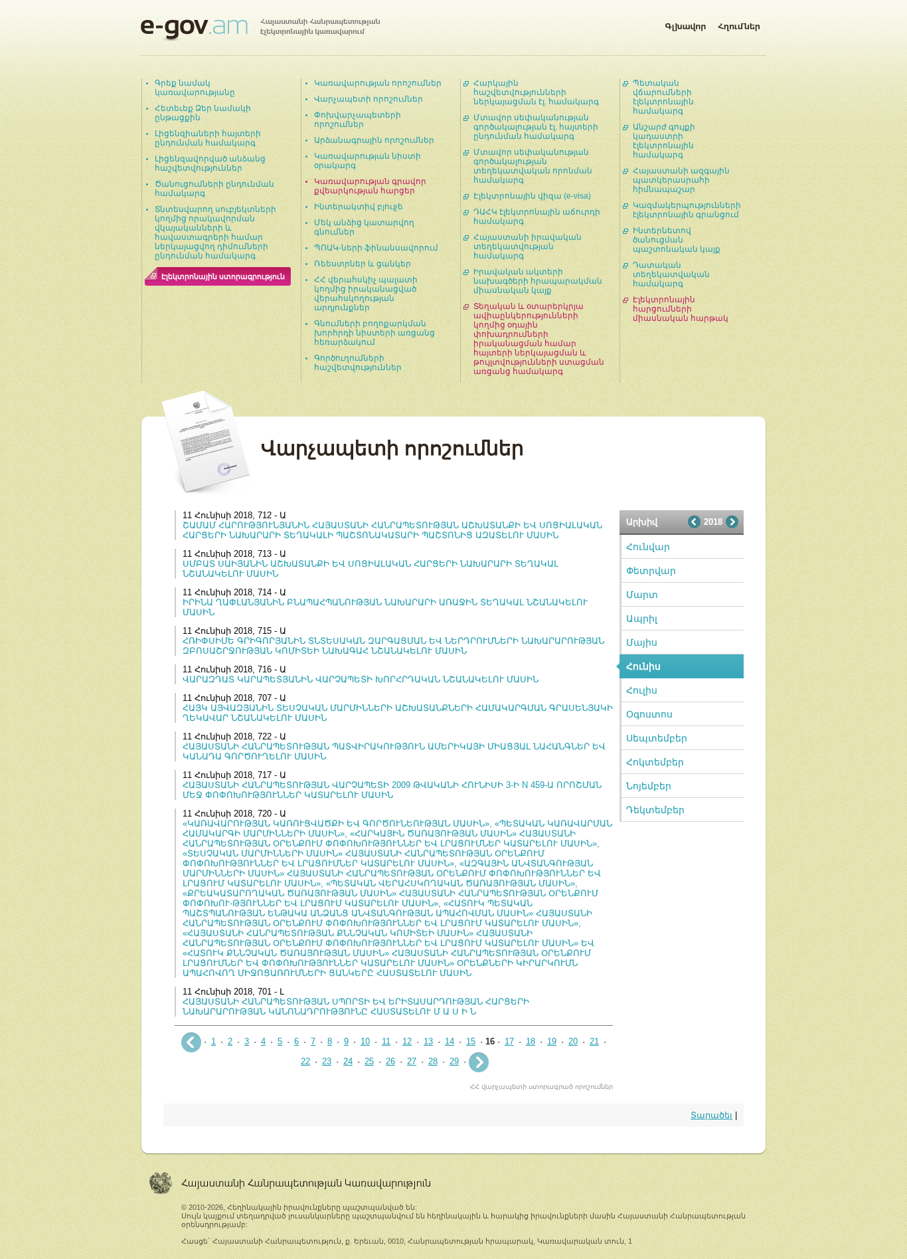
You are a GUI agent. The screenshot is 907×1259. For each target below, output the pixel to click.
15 (470, 1041)
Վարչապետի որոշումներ (368, 99)
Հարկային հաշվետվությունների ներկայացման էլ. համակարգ (536, 92)
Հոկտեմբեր (655, 762)
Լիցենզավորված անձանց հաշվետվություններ (210, 163)
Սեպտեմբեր (656, 738)
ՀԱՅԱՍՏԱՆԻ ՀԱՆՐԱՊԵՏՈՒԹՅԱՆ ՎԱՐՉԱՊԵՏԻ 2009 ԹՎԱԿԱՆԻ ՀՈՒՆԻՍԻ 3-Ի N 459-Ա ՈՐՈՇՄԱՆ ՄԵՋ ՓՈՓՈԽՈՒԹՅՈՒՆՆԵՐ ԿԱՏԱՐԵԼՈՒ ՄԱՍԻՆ (392, 790)
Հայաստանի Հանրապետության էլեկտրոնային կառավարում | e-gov (260, 30)
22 (305, 1061)
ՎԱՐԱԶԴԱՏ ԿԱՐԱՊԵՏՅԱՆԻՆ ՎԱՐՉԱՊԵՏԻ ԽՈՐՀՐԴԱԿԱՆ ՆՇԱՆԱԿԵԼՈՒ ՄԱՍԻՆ (360, 679)
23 (326, 1061)
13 (428, 1041)
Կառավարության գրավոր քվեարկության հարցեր (370, 186)
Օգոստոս (649, 714)
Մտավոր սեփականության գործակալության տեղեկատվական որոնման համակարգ (532, 166)
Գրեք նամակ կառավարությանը (195, 87)
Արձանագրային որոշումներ (374, 140)
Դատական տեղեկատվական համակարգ (671, 274)
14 (449, 1041)
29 (454, 1061)
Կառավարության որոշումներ (378, 83)
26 (390, 1061)
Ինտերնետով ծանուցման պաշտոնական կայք (676, 240)
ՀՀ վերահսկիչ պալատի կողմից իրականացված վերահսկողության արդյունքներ (366, 293)
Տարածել (711, 1115)
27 (411, 1061)
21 (594, 1041)
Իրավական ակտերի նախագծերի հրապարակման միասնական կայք (537, 281)
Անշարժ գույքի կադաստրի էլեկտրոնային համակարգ (664, 140)
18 (530, 1041)
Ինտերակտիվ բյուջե (358, 206)
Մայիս (641, 642)
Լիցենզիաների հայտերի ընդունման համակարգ (208, 138)
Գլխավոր (685, 24)
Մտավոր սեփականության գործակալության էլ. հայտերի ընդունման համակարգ (535, 127)
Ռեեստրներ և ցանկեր (362, 263)
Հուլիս (641, 690)
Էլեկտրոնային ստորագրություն (223, 276)
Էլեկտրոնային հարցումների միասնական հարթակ (680, 309)
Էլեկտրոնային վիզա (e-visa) (532, 196)
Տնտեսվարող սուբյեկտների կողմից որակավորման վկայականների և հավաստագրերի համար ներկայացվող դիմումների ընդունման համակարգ (215, 232)
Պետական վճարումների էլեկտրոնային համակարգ (663, 97)
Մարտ (642, 594)
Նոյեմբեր (648, 786)
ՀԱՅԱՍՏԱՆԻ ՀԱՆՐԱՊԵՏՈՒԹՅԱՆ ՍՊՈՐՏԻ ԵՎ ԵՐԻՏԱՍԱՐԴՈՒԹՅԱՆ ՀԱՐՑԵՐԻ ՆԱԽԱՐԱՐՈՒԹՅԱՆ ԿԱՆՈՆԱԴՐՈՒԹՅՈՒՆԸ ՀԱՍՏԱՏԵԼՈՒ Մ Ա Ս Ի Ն (356, 1007)
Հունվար (648, 546)
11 (386, 1041)
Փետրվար (651, 570)
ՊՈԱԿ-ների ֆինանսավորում (376, 247)
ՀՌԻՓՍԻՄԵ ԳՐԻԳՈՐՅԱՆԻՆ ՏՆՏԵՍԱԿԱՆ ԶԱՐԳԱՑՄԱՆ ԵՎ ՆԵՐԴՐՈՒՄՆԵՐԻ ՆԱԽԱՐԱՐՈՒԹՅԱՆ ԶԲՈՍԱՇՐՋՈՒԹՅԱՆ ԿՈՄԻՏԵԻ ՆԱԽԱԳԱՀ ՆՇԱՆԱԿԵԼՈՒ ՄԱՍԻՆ (393, 646)
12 (407, 1041)
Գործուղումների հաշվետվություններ (358, 362)
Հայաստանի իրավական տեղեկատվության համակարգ (527, 246)
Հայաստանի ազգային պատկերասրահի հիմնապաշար (681, 180)
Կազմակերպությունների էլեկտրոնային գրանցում (687, 210)
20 (573, 1041)
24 (348, 1061)
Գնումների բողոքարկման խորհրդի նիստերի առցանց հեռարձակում (374, 333)
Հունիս (643, 666)
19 (551, 1041)
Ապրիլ (641, 618)
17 (509, 1041)
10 (365, 1041)
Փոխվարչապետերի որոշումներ (357, 119)
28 (433, 1061)
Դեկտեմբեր (655, 810)
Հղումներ (739, 24)
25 (369, 1061)
